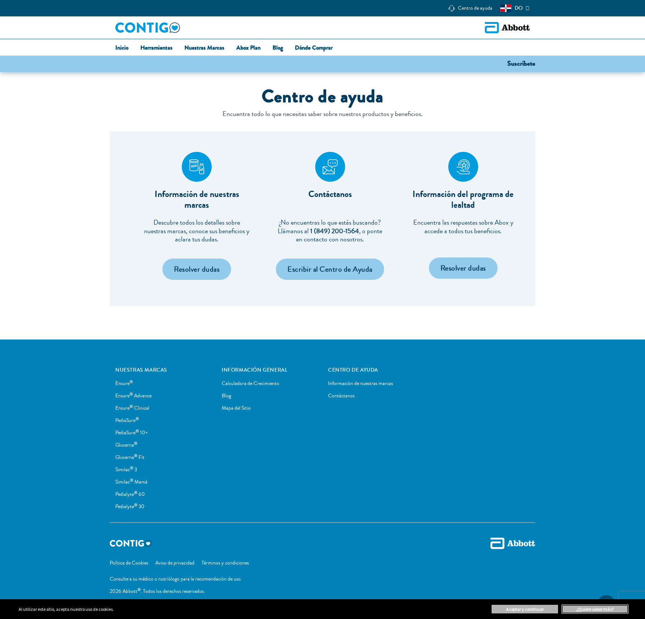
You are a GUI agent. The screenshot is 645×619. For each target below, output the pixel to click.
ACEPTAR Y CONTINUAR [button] (525, 609)
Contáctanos (341, 396)
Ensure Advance (133, 396)
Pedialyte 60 (130, 494)
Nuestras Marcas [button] (204, 48)
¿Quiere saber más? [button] (595, 609)
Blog (226, 396)
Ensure (124, 383)
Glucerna (126, 445)
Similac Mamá (131, 482)
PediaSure (127, 420)
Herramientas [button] (156, 48)
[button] (521, 63)
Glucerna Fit (129, 457)
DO (519, 8)
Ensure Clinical (132, 408)
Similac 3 (126, 469)
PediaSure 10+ (131, 433)
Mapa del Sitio (236, 408)
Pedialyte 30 (129, 506)
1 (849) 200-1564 (334, 231)
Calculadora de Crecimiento (250, 383)
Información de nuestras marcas (360, 383)
